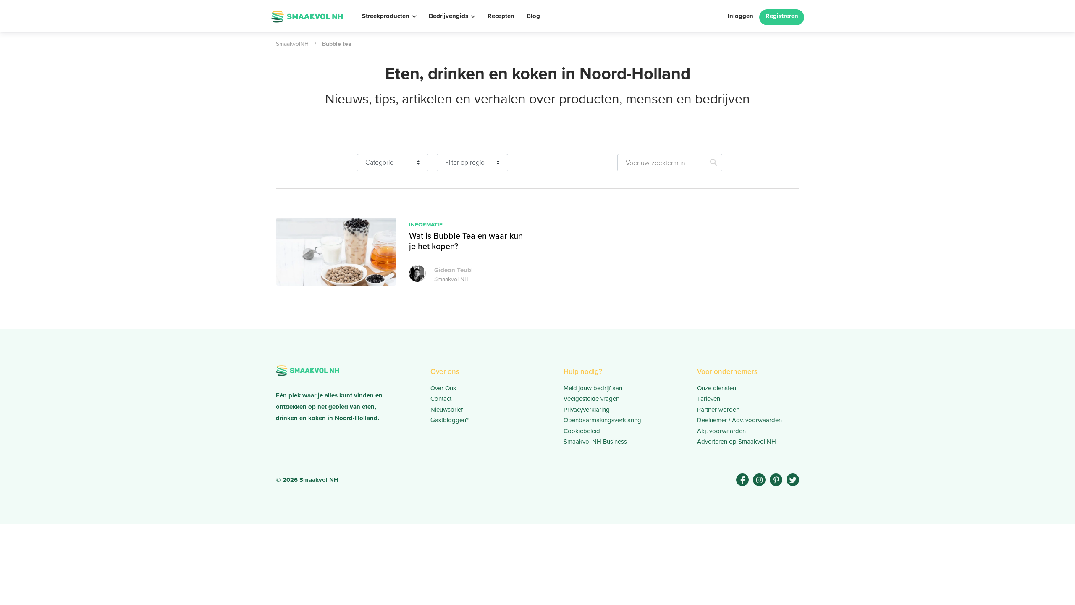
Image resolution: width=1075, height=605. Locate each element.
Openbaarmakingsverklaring (602, 420)
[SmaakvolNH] (307, 15)
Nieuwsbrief (446, 409)
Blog (533, 16)
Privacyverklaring (587, 409)
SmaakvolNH (292, 43)
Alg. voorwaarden (721, 431)
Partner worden (718, 409)
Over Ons (443, 388)
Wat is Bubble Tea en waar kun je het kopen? (466, 241)
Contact (440, 398)
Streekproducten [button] (385, 16)
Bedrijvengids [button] (448, 16)
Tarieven (708, 398)
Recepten (501, 16)
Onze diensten (716, 388)
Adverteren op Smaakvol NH (736, 441)
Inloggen (740, 16)
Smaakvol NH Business (595, 441)
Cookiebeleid (582, 431)
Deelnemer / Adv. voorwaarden (739, 420)
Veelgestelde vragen (591, 398)
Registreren (782, 16)
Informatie (426, 224)
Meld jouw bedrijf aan (593, 388)
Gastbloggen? (449, 420)
